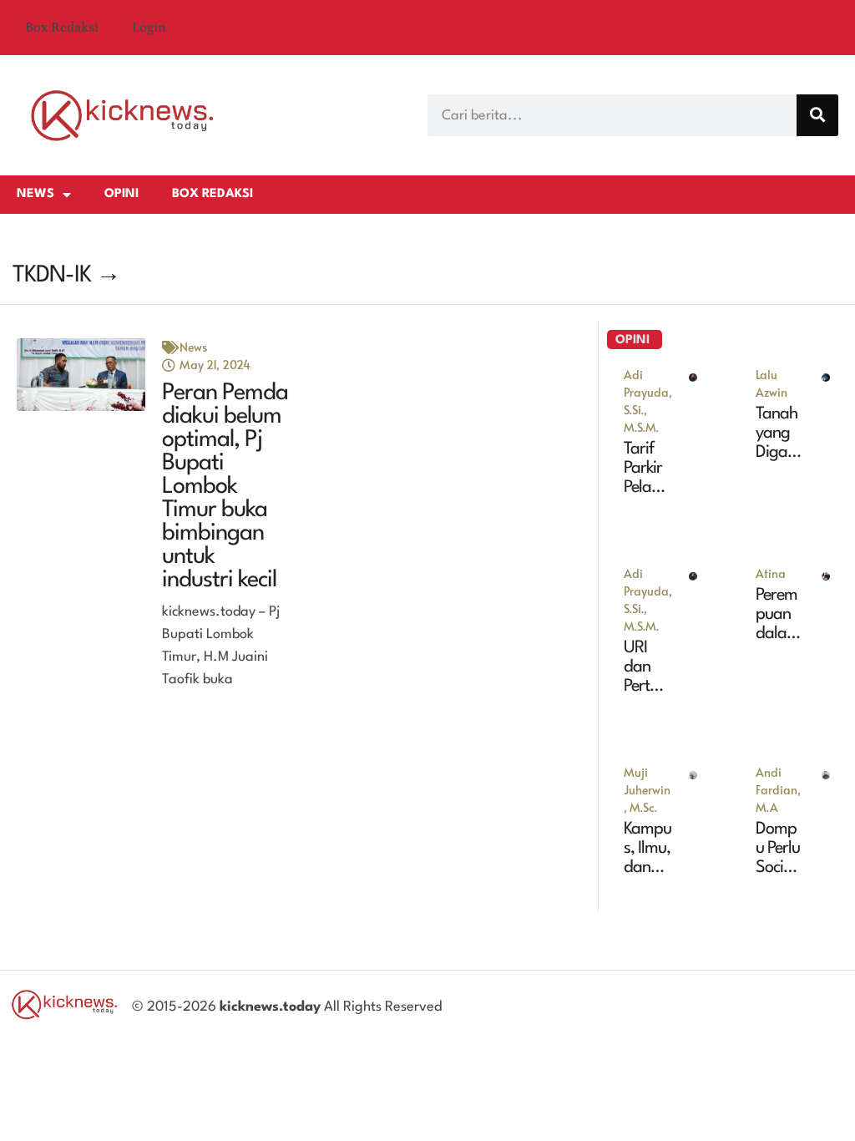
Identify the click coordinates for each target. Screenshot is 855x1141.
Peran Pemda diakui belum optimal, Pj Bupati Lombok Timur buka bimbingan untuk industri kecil (225, 487)
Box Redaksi (62, 27)
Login (149, 27)
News (35, 194)
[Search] (817, 115)
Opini (121, 194)
